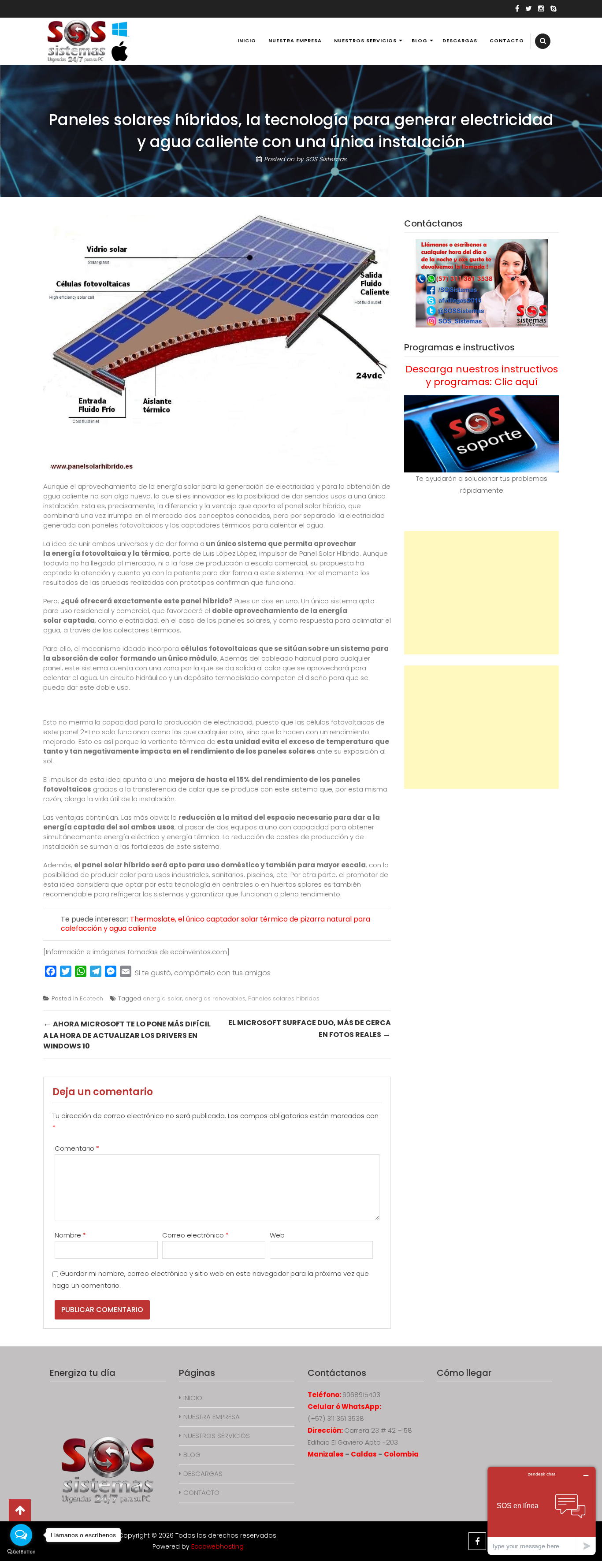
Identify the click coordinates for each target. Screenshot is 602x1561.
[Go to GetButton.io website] (21, 1552)
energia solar (162, 998)
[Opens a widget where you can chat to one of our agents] (541, 1510)
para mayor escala (331, 865)
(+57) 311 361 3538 (336, 1418)
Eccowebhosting (217, 1546)
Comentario (77, 1148)
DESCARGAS (459, 40)
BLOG (419, 40)
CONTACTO (507, 40)
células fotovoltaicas (219, 648)
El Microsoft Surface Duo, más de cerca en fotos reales (309, 1029)
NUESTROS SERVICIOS (365, 40)
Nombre (70, 1235)
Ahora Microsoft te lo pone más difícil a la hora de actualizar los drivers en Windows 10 (127, 1034)
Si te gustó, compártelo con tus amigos (203, 973)
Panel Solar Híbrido (329, 553)
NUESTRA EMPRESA (295, 40)
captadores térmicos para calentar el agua (252, 525)
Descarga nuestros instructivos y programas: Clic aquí (481, 375)
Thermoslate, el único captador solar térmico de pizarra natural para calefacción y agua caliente (215, 923)
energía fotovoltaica (89, 553)
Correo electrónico (195, 1235)
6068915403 (361, 1394)
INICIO (247, 40)
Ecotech (91, 998)
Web (277, 1235)
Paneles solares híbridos (284, 998)
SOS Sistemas (325, 159)
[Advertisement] (481, 592)
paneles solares (286, 751)
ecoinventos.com (198, 951)
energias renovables (215, 998)
